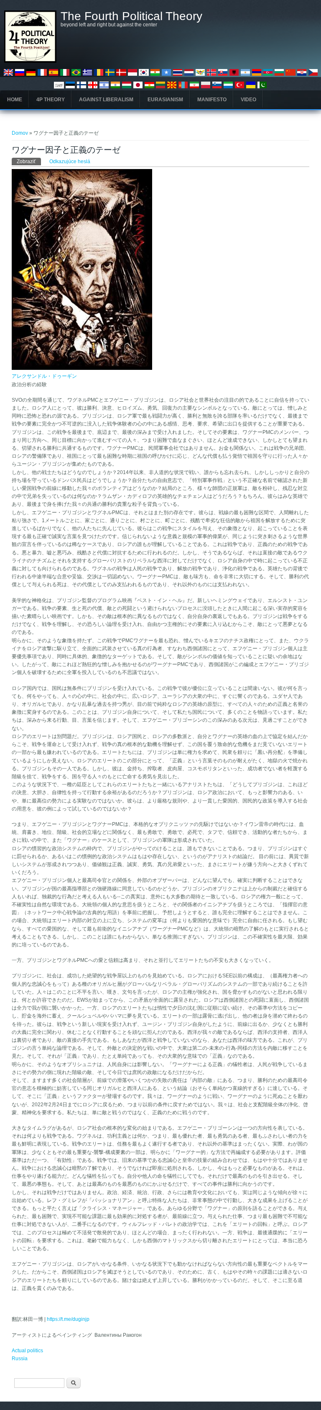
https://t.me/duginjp (68, 1319)
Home (14, 100)
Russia (20, 1358)
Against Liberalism (106, 100)
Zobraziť (29, 161)
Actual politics (27, 1351)
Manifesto (212, 100)
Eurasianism (165, 100)
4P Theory (50, 100)
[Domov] (30, 61)
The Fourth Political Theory (131, 16)
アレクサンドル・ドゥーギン (44, 376)
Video (248, 100)
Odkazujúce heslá (69, 161)
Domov (20, 133)
